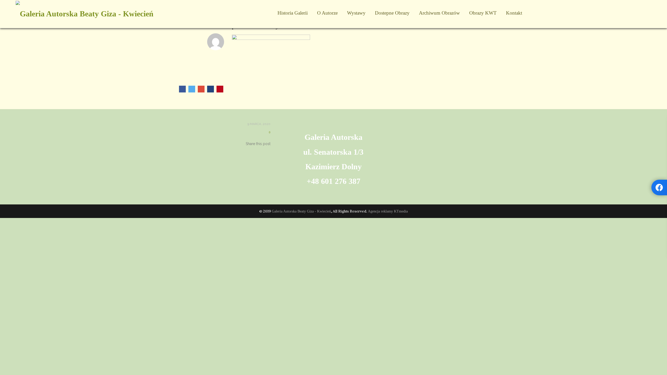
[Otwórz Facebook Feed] (659, 187)
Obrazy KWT (483, 13)
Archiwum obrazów (439, 13)
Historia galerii (292, 13)
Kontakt (514, 13)
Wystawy (356, 13)
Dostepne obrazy (392, 13)
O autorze (327, 13)
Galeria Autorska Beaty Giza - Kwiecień (301, 211)
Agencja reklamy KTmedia (388, 211)
